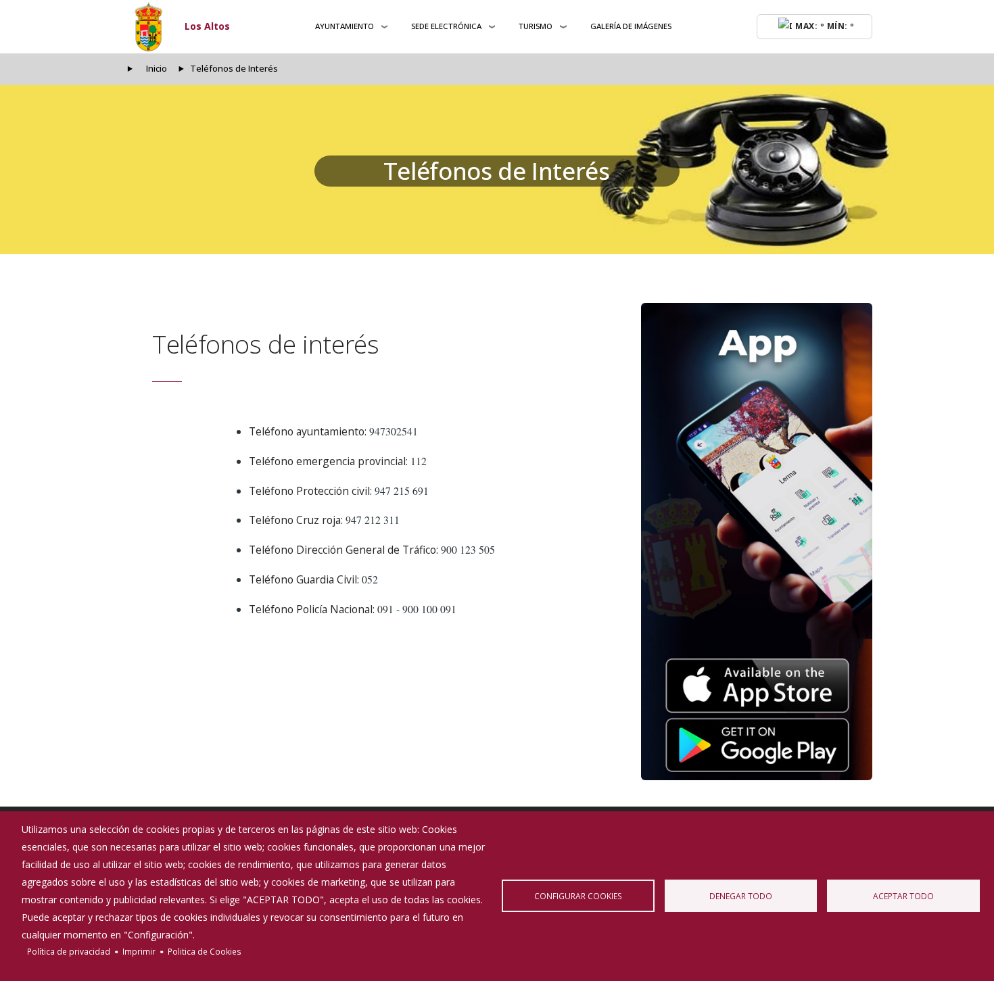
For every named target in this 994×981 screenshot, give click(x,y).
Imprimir (139, 951)
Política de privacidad (68, 951)
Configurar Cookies (578, 895)
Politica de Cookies (204, 951)
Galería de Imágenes (630, 26)
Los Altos (207, 26)
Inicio (156, 68)
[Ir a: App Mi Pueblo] (756, 541)
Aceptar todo (903, 895)
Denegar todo (740, 895)
